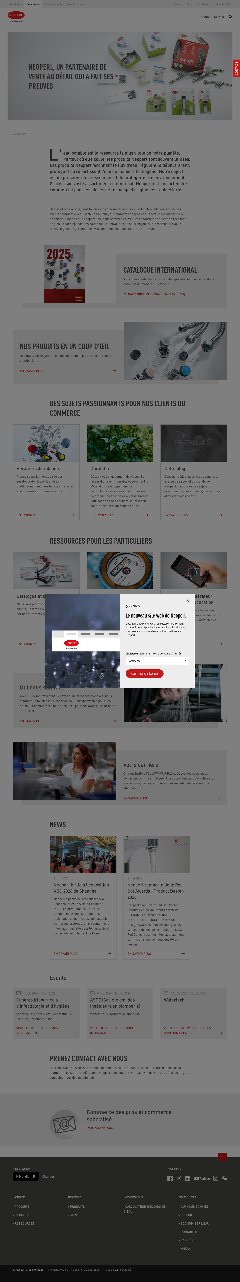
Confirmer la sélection (144, 673)
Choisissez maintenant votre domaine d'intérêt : (154, 653)
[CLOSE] (187, 601)
